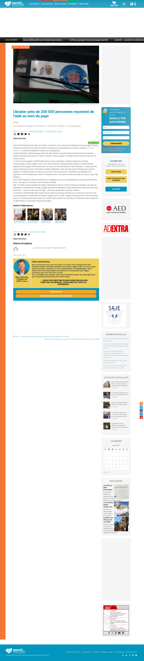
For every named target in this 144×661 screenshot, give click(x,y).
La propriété (85, 652)
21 (109, 464)
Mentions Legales (107, 652)
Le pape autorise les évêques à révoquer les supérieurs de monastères (119, 425)
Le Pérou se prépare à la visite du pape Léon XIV (60, 40)
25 (123, 464)
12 (127, 457)
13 (105, 460)
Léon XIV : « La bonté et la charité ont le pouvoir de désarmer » (111, 40)
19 (127, 460)
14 (109, 460)
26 (127, 464)
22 (112, 464)
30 (116, 468)
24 (119, 464)
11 (123, 457)
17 (119, 460)
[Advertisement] (72, 22)
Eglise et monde (60, 4)
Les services (95, 652)
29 (112, 468)
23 (116, 464)
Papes (26, 47)
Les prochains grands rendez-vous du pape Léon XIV (108, 507)
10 (119, 457)
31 (119, 468)
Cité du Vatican (47, 4)
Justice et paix (18, 47)
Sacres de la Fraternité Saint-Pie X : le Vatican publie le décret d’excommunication (120, 383)
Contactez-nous (131, 652)
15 (112, 460)
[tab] (110, 607)
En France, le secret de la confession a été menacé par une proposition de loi (119, 414)
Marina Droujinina (36, 131)
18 (123, 460)
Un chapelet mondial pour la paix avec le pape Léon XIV (120, 394)
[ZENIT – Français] (16, 4)
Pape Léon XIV (34, 4)
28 (109, 468)
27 (105, 468)
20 (105, 464)
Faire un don (83, 4)
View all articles (19, 255)
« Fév (104, 472)
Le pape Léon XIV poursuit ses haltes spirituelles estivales (108, 522)
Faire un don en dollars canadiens (56, 296)
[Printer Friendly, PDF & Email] (93, 143)
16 (116, 460)
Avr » (108, 472)
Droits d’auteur (119, 652)
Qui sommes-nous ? (73, 652)
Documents (72, 4)
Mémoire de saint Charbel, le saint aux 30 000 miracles (120, 403)
